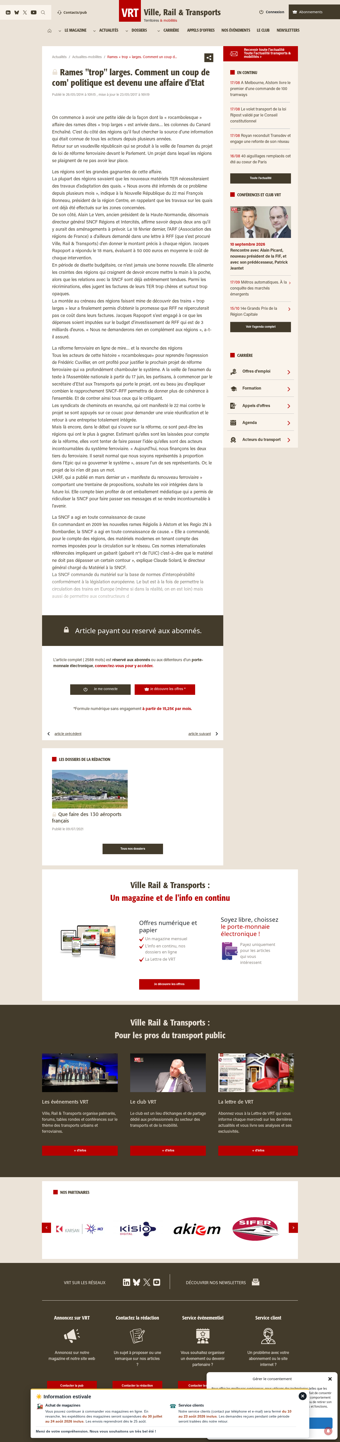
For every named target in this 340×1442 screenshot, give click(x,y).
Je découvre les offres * (167, 689)
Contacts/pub (75, 12)
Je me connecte (105, 689)
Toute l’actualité (261, 178)
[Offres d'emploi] (289, 372)
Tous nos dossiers (132, 848)
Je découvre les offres (169, 984)
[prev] (46, 1228)
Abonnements (311, 11)
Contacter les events (202, 1385)
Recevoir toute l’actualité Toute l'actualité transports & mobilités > (267, 54)
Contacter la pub (71, 1385)
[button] (330, 1378)
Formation (251, 389)
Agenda (249, 423)
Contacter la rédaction (137, 1385)
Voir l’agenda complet (261, 326)
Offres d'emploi (256, 372)
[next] (293, 1228)
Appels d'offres (256, 406)
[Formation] (289, 389)
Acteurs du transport (261, 440)
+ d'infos (80, 1150)
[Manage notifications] (328, 1431)
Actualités (59, 57)
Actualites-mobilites (87, 57)
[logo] (80, 1229)
